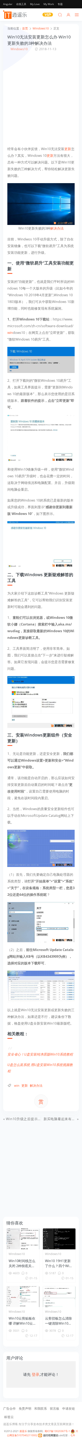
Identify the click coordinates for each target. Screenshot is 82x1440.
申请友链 (68, 1408)
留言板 (54, 1408)
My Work (49, 4)
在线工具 (21, 4)
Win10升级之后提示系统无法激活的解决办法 (41, 1119)
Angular (7, 4)
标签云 (9, 1417)
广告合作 (9, 1408)
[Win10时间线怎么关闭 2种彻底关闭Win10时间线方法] (23, 1238)
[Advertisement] (41, 98)
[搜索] (60, 14)
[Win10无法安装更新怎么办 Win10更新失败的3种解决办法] (41, 203)
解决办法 (57, 228)
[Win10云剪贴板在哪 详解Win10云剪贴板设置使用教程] (23, 1296)
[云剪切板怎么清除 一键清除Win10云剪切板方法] (59, 1296)
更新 (67, 149)
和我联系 (40, 1408)
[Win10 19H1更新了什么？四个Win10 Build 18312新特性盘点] (59, 1238)
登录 (35, 1374)
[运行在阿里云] (48, 1435)
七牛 (72, 1435)
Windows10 (19, 49)
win (10, 332)
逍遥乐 (23, 1431)
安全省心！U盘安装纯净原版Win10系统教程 (40, 1054)
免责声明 (25, 1408)
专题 (60, 4)
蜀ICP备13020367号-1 (57, 1431)
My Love (35, 4)
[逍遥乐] (15, 14)
